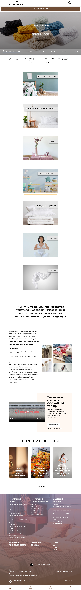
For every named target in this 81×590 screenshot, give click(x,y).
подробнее (53, 425)
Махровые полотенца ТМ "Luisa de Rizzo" (62, 511)
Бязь (54, 545)
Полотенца (12, 554)
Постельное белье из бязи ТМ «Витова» (18, 520)
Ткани (55, 542)
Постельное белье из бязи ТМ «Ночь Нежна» (18, 505)
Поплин (55, 547)
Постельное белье (15, 500)
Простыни (34, 506)
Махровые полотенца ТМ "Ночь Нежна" (62, 507)
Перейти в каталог (40, 34)
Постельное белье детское (17, 537)
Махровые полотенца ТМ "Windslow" (60, 518)
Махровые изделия (58, 500)
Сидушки (11, 558)
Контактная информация (54, 428)
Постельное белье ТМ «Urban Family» (18, 527)
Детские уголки (57, 523)
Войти (30, 588)
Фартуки (11, 550)
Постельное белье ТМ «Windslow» (15, 531)
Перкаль (55, 549)
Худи (32, 550)
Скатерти (12, 552)
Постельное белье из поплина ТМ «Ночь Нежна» (18, 509)
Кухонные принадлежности (17, 544)
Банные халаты (57, 521)
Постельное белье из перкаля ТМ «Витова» (18, 523)
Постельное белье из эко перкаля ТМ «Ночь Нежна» (17, 516)
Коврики (55, 504)
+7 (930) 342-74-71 (40, 564)
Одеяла (33, 510)
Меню (10, 588)
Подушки (33, 512)
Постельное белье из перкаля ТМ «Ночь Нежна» (18, 512)
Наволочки (34, 504)
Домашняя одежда (36, 544)
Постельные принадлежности (39, 500)
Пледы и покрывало (37, 514)
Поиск (71, 588)
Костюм (33, 552)
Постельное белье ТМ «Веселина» (15, 534)
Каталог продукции (40, 8)
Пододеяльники (35, 508)
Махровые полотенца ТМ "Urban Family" (62, 514)
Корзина (50, 587)
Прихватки (12, 556)
